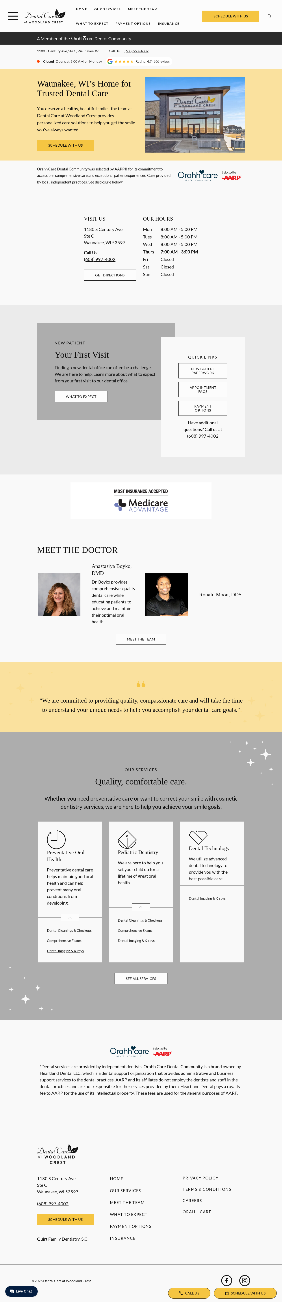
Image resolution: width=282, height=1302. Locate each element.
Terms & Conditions (207, 1189)
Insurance (169, 23)
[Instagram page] (244, 1280)
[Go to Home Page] (44, 16)
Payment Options (133, 23)
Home (81, 9)
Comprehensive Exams (64, 940)
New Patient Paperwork (203, 371)
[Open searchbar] (269, 16)
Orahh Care (197, 1211)
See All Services (141, 978)
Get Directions (110, 275)
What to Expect (92, 23)
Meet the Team (143, 9)
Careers (192, 1200)
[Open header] (13, 16)
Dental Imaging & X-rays (65, 951)
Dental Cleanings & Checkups (69, 930)
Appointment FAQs (203, 389)
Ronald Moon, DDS (220, 594)
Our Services (107, 9)
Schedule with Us (230, 16)
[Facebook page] (226, 1280)
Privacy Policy (200, 1177)
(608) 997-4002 (136, 51)
